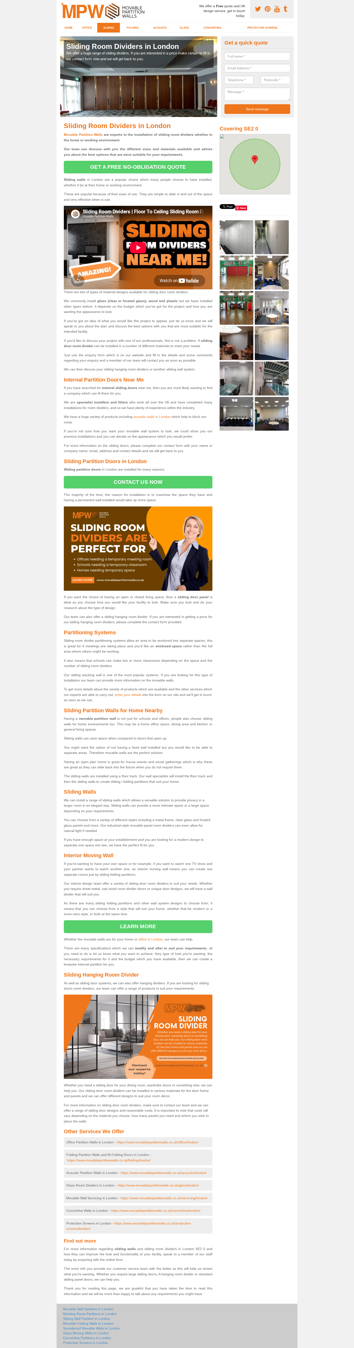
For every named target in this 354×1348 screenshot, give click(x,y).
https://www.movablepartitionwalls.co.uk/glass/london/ (158, 1185)
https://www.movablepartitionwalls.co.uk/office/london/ (157, 1142)
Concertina (212, 27)
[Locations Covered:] (62, 4)
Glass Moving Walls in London (86, 1333)
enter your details (128, 695)
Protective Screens (262, 27)
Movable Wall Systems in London (88, 1309)
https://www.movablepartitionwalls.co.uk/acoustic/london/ (164, 1173)
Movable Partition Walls (83, 134)
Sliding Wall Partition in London (86, 1319)
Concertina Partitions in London (87, 1338)
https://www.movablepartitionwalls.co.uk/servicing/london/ (164, 1198)
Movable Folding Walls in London (88, 1323)
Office (87, 27)
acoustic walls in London (151, 417)
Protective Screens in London (85, 1343)
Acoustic (160, 27)
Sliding (108, 27)
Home (68, 27)
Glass (184, 27)
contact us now (138, 482)
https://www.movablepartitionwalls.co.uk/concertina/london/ (155, 1210)
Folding (133, 27)
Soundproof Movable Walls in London (91, 1328)
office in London (150, 939)
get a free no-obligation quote (138, 167)
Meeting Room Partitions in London (90, 1314)
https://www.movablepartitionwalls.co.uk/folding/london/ (109, 1160)
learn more (138, 926)
